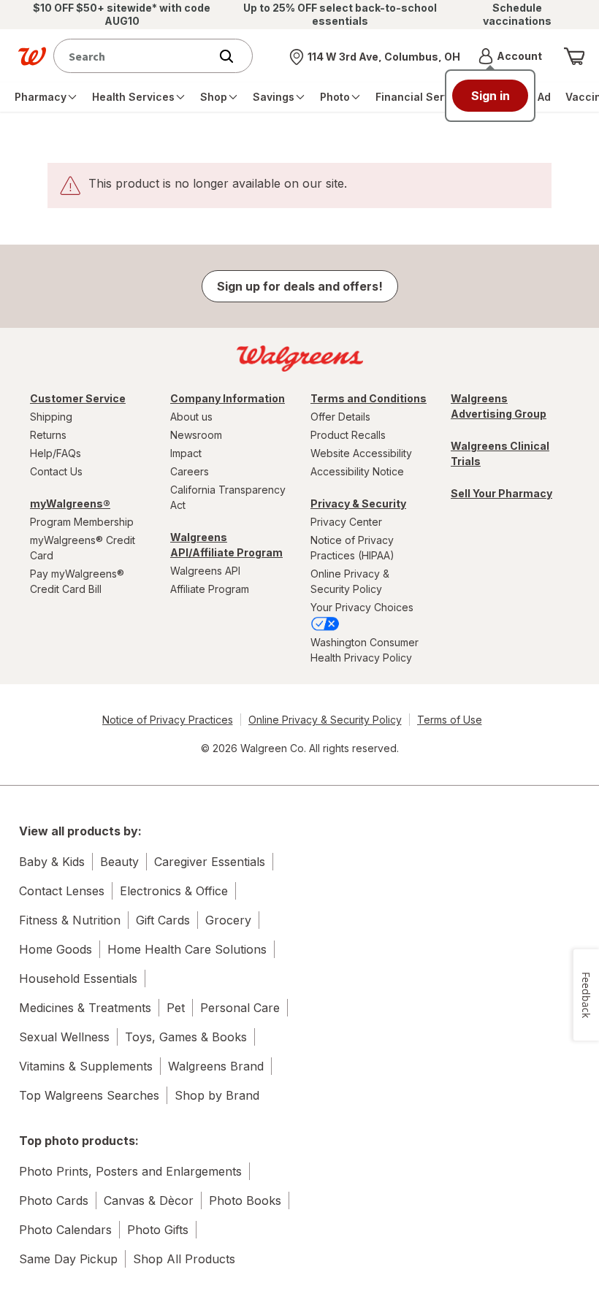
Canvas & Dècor (149, 1200)
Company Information (227, 398)
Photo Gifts (157, 1229)
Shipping (51, 416)
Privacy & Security (358, 503)
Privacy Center (346, 522)
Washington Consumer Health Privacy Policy (364, 650)
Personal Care (240, 1007)
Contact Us (56, 471)
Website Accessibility (361, 453)
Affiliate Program (209, 589)
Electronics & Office (174, 891)
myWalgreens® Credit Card (82, 548)
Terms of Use (449, 719)
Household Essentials (78, 978)
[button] (510, 56)
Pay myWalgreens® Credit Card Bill (77, 581)
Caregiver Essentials (209, 861)
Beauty (119, 861)
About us (191, 416)
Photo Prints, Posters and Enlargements (130, 1171)
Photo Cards (53, 1200)
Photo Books (245, 1200)
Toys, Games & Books (186, 1037)
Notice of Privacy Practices (167, 719)
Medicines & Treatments (85, 1007)
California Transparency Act (228, 497)
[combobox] (134, 55)
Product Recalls (348, 435)
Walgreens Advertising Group (498, 406)
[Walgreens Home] (32, 56)
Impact (186, 453)
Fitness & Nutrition (70, 920)
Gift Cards (163, 920)
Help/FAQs (55, 453)
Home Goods (55, 949)
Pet (176, 1007)
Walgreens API (205, 570)
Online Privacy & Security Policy (349, 581)
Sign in (490, 95)
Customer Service (78, 398)
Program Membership (82, 522)
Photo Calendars (65, 1229)
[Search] (233, 56)
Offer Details (340, 416)
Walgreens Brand (216, 1066)
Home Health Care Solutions (187, 949)
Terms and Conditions (368, 398)
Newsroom (196, 435)
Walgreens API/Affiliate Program (226, 545)
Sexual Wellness (64, 1037)
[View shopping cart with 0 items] (574, 56)
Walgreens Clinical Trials (500, 453)
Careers (189, 471)
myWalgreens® (70, 503)
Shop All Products (184, 1259)
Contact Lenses (61, 891)
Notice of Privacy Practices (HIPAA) (352, 548)
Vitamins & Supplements (86, 1066)
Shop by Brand (217, 1095)
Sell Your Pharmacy (501, 493)
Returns (48, 435)
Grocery (228, 920)
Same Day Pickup (68, 1259)
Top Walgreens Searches (89, 1095)
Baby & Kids (52, 861)
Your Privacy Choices (361, 607)
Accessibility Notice (357, 471)
